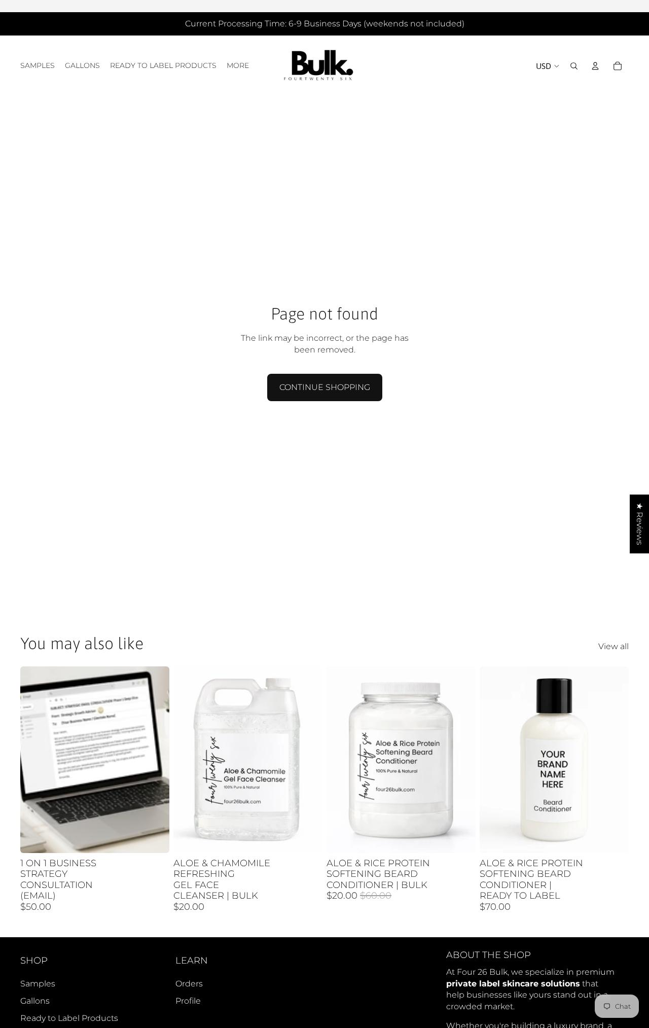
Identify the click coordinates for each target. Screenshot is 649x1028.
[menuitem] (238, 66)
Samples (37, 983)
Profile (188, 1001)
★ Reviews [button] (639, 524)
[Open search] (574, 66)
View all (613, 646)
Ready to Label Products (69, 1018)
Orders (189, 983)
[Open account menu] (595, 66)
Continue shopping (324, 387)
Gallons (35, 1001)
